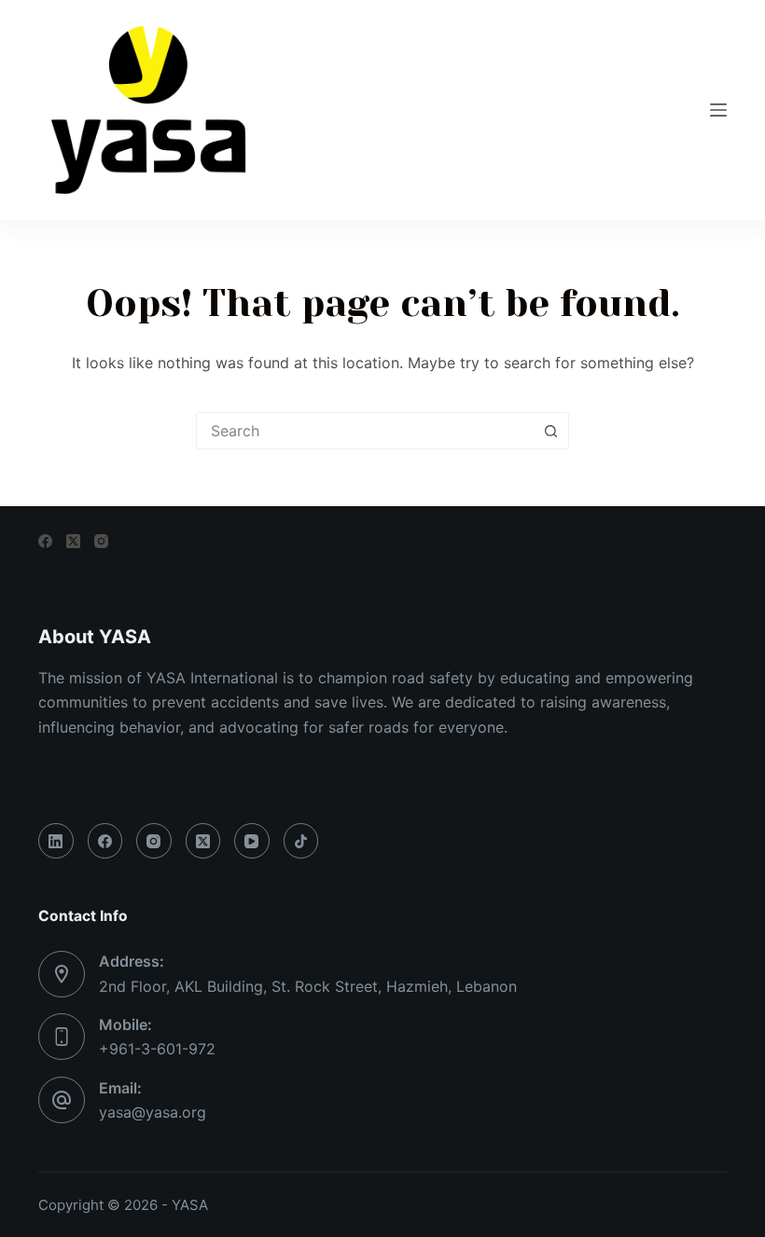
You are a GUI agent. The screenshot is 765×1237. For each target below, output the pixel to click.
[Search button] (550, 430)
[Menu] (718, 110)
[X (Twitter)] (73, 541)
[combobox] (365, 430)
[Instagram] (101, 541)
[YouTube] (252, 841)
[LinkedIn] (56, 841)
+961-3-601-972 (157, 1048)
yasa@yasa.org (152, 1112)
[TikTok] (301, 841)
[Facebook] (45, 541)
